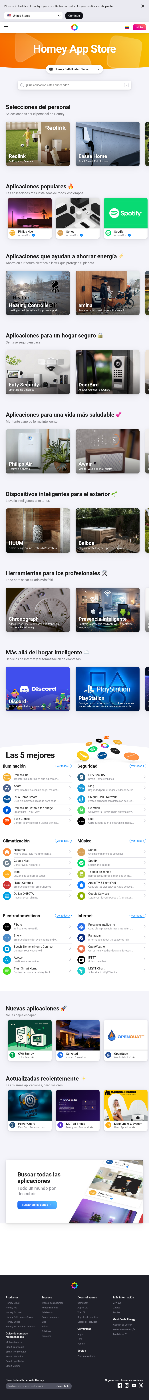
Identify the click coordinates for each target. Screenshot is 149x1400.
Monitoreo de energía (124, 1329)
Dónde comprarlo (50, 1317)
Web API (81, 1312)
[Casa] (74, 27)
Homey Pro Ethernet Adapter (20, 1326)
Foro (79, 1339)
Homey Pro (11, 1307)
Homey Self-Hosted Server (19, 1317)
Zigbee (116, 1307)
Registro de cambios (87, 1317)
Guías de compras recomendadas (17, 1335)
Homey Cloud (12, 1303)
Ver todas (62, 766)
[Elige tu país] (126, 27)
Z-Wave (117, 1303)
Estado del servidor (87, 1321)
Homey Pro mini (14, 1312)
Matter (116, 1312)
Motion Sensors (14, 1342)
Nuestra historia (50, 1307)
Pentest (81, 1343)
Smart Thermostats (16, 1351)
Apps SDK (82, 1307)
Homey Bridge (13, 1321)
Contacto (46, 1336)
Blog (44, 1321)
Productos (12, 1297)
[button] (33, 15)
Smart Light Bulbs (15, 1361)
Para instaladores (86, 1356)
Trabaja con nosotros (52, 1303)
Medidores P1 (120, 1334)
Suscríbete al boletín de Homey (25, 1380)
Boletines (46, 1331)
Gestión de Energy (122, 1324)
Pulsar (45, 1326)
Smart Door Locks (15, 1347)
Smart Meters (13, 1366)
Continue (74, 15)
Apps (80, 1334)
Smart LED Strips (14, 1356)
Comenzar (82, 1303)
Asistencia (47, 1312)
